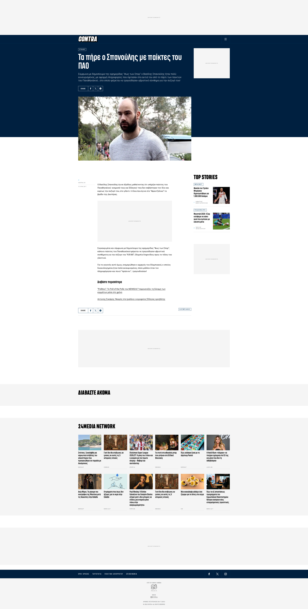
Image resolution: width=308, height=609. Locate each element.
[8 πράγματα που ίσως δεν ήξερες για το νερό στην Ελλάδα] (115, 481)
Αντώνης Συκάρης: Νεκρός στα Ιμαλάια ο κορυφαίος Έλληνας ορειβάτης (131, 299)
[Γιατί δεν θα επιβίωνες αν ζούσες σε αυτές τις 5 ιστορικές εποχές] (115, 442)
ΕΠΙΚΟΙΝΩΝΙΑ (131, 574)
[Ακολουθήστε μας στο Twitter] (217, 574)
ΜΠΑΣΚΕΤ (198, 184)
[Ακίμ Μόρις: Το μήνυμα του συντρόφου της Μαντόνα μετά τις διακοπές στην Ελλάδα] (89, 481)
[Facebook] (91, 88)
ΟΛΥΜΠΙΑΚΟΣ (185, 309)
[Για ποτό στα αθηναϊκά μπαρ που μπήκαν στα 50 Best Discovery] (166, 442)
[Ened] (154, 597)
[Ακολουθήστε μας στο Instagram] (225, 574)
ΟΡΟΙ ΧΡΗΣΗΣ (83, 574)
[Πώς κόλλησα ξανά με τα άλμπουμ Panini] (192, 442)
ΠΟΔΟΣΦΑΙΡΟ (200, 210)
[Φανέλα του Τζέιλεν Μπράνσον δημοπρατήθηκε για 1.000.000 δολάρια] (221, 195)
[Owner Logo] (154, 587)
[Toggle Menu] (225, 39)
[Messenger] (100, 88)
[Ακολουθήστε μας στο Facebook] (209, 574)
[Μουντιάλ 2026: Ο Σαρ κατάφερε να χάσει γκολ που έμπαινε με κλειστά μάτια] (221, 221)
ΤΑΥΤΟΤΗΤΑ (96, 574)
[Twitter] (95, 88)
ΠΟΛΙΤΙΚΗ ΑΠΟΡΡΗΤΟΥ (114, 574)
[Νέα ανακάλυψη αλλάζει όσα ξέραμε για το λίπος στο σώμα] (192, 481)
